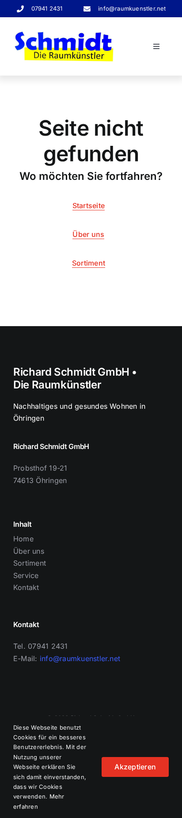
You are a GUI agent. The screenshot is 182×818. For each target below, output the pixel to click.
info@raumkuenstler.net (132, 8)
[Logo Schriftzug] (64, 34)
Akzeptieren (135, 766)
